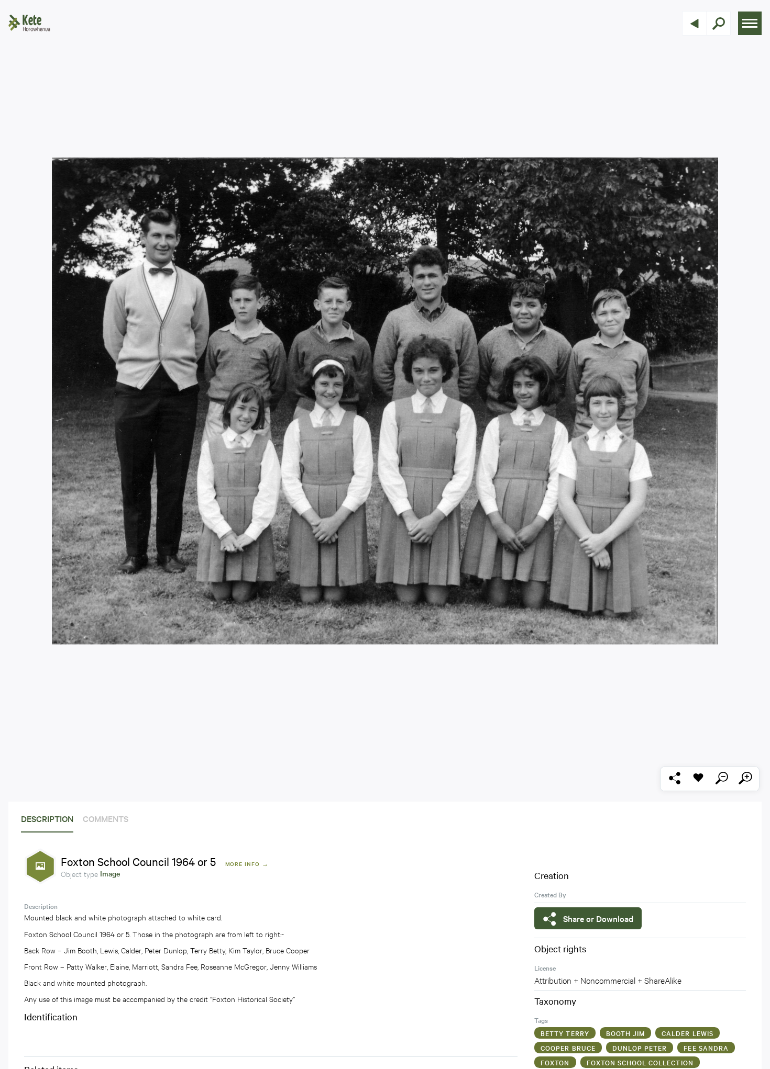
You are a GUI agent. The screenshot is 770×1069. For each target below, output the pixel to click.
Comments (105, 818)
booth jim (625, 1033)
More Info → (247, 864)
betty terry (565, 1033)
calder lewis (687, 1033)
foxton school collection (640, 1062)
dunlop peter (639, 1047)
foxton (555, 1062)
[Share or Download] (674, 779)
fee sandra (706, 1047)
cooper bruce (568, 1047)
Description (47, 818)
